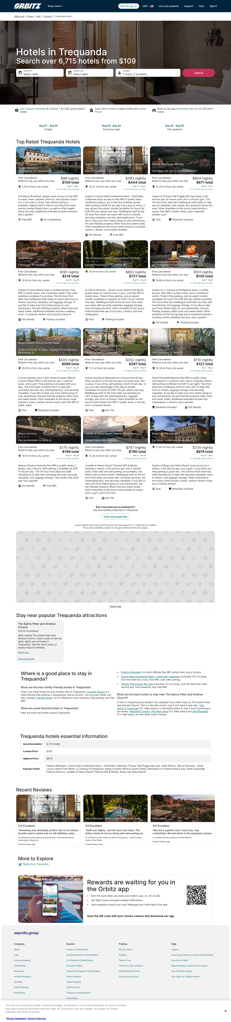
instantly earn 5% (188, 108)
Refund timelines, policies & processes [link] (189, 965)
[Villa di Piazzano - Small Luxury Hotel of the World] (115, 283)
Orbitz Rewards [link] (21, 987)
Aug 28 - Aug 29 (111, 125)
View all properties (115, 516)
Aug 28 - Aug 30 (174, 125)
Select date (31, 74)
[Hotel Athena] (48, 283)
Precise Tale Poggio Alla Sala (137, 684)
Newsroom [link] (19, 971)
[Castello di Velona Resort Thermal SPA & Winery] (115, 459)
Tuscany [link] (48, 16)
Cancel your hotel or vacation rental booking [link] (192, 955)
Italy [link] (39, 16)
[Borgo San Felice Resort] (182, 459)
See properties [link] (26, 659)
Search (198, 72)
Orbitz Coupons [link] (73, 982)
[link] (42, 865)
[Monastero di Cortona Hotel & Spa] (115, 371)
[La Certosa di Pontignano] (182, 283)
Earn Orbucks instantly (32, 108)
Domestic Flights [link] (74, 965)
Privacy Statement (16, 1018)
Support (188, 6)
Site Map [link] (18, 982)
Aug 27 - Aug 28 (48, 125)
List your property (169, 6)
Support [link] (175, 949)
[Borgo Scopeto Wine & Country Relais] (48, 371)
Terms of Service (36, 1018)
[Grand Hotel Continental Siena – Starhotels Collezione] (115, 192)
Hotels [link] (30, 16)
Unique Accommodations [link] (78, 992)
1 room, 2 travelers (135, 74)
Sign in (213, 6)
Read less (23, 652)
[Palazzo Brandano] (48, 192)
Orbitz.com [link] (19, 16)
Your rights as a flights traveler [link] (185, 976)
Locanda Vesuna (95, 691)
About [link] (17, 949)
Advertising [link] (19, 992)
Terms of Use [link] (125, 960)
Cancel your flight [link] (179, 960)
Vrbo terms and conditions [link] (131, 965)
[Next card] (213, 127)
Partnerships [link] (20, 965)
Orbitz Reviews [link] (73, 976)
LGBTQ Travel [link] (73, 987)
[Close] (225, 1011)
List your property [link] (22, 960)
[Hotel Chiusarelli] (182, 371)
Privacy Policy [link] (126, 949)
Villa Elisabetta (200, 711)
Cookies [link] (123, 955)
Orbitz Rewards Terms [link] (129, 971)
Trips (201, 6)
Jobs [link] (16, 955)
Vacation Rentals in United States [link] (82, 955)
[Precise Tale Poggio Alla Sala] (182, 192)
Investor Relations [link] (22, 976)
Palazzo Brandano (131, 672)
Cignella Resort (44, 697)
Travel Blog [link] (71, 998)
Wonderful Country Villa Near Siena (149, 711)
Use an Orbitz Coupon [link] (181, 971)
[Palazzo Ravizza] (48, 459)
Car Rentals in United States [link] (79, 960)
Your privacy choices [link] (129, 976)
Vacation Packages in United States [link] (83, 971)
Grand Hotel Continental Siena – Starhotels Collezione (150, 676)
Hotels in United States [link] (77, 949)
